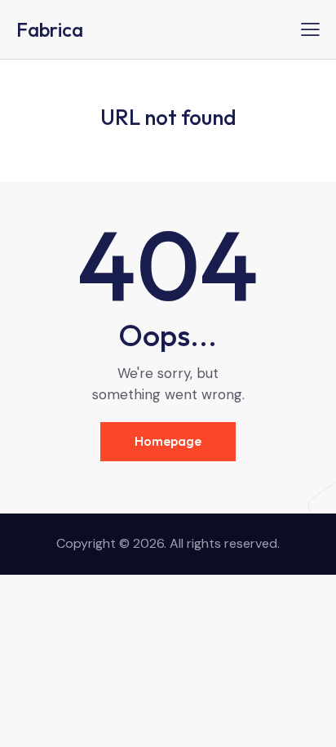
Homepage (168, 441)
